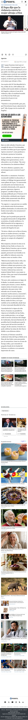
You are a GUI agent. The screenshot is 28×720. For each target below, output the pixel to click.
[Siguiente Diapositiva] (26, 426)
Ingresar (22, 1)
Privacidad (21, 706)
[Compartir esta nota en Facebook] (2, 54)
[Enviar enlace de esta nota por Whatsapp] (9, 54)
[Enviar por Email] (13, 54)
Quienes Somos (10, 706)
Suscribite (7, 136)
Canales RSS (3, 706)
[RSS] (19, 702)
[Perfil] (14, 699)
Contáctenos (16, 706)
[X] (8, 702)
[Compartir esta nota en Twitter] (6, 54)
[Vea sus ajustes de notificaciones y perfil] (25, 1)
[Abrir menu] (2, 2)
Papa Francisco (5, 410)
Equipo (25, 706)
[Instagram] (16, 702)
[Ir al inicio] (9, 1)
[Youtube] (12, 702)
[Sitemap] (23, 702)
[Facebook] (5, 702)
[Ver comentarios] (26, 5)
